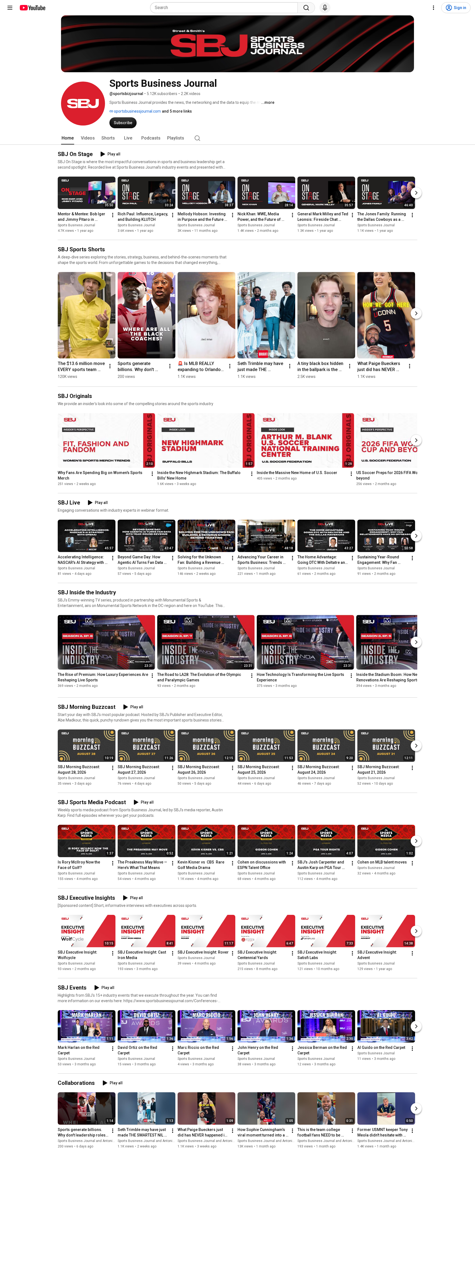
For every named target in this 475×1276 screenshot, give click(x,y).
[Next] (416, 192)
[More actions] (112, 215)
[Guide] (10, 7)
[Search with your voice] (324, 7)
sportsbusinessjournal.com (137, 111)
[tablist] (237, 138)
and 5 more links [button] (177, 111)
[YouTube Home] (32, 7)
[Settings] (433, 7)
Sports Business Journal (76, 225)
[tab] (67, 138)
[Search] (306, 7)
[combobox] (225, 7)
